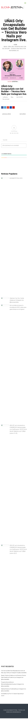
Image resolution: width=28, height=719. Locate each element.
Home (15, 44)
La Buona (5, 97)
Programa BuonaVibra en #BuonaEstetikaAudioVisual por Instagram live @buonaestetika (12, 684)
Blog (5, 46)
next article (23, 114)
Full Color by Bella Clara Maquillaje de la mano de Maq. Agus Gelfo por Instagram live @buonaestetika (13, 671)
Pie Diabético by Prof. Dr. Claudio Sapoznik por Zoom (12, 694)
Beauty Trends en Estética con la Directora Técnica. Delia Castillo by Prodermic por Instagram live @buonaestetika (13, 677)
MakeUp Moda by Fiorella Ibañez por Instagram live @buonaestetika (13, 690)
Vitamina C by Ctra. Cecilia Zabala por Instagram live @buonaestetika (17, 300)
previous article (6, 114)
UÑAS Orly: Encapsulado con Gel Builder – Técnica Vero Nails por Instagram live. (14, 90)
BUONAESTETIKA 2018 (16, 178)
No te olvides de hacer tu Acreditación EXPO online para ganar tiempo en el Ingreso (18, 307)
